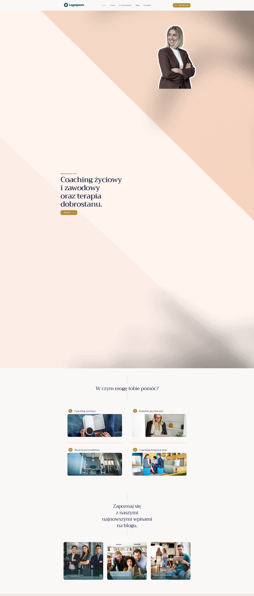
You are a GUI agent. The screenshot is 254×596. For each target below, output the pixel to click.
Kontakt (147, 5)
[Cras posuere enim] (83, 561)
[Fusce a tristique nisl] (127, 561)
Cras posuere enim (75, 575)
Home (103, 5)
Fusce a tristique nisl (119, 575)
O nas (112, 5)
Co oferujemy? (125, 5)
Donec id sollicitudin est (165, 575)
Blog (138, 5)
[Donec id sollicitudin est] (170, 561)
